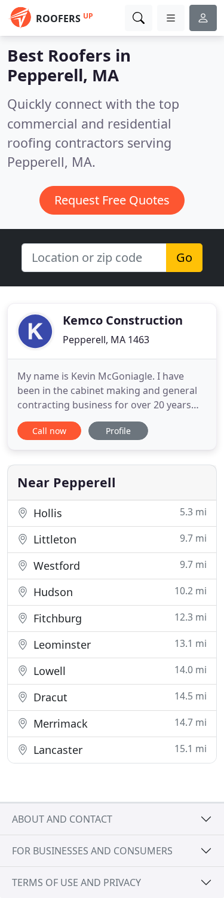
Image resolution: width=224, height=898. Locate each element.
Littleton (118, 539)
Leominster (118, 644)
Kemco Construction (123, 320)
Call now (49, 430)
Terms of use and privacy (76, 882)
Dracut (118, 696)
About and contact (62, 819)
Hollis (118, 512)
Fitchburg (118, 617)
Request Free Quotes (112, 200)
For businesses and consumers (92, 850)
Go (184, 257)
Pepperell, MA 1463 (106, 339)
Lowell (118, 670)
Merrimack (118, 723)
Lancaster (118, 749)
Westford (118, 565)
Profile (118, 430)
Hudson (118, 591)
